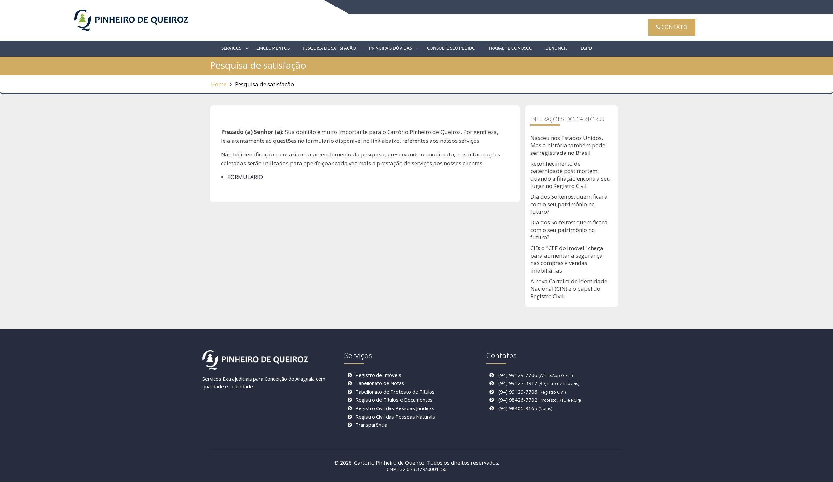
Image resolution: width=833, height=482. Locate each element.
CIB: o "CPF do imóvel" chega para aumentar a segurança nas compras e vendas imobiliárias (566, 259)
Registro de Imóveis (378, 375)
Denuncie (556, 49)
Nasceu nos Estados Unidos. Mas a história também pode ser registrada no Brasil (567, 145)
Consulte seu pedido (451, 49)
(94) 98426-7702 (517, 399)
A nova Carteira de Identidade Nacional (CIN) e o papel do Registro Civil (568, 288)
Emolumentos (273, 49)
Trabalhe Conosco (510, 49)
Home (218, 84)
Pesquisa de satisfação (329, 49)
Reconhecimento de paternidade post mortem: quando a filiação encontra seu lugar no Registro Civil (570, 175)
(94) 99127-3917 (517, 383)
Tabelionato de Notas (379, 383)
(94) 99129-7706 (517, 375)
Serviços (231, 49)
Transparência (371, 425)
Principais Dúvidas (390, 49)
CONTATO (673, 27)
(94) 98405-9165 (517, 408)
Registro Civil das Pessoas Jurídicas (394, 408)
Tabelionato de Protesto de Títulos (395, 391)
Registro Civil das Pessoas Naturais (395, 416)
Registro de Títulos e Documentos (394, 399)
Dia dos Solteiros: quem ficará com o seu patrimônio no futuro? (569, 204)
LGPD (586, 49)
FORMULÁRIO (245, 177)
